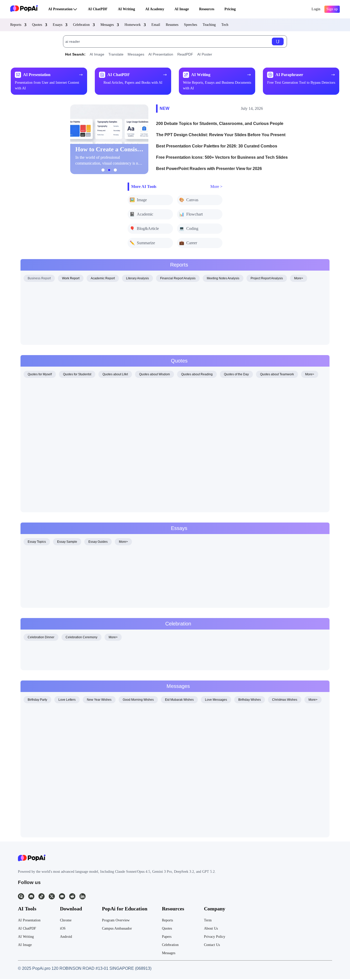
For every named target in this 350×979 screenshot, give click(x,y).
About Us (211, 928)
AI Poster (204, 54)
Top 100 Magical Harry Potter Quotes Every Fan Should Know (82, 460)
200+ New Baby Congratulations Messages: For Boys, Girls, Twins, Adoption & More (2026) (108, 765)
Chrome (65, 920)
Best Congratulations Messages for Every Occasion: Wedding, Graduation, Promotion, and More (113, 652)
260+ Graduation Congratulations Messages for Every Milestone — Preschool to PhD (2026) (109, 775)
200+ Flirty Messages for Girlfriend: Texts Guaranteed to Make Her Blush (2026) (97, 713)
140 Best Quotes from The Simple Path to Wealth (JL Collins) (81, 501)
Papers (166, 937)
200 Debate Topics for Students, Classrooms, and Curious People (219, 123)
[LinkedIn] (82, 896)
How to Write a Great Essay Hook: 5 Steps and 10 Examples (80, 566)
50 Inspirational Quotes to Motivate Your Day (66, 662)
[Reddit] (72, 896)
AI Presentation (60, 9)
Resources (206, 9)
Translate (115, 54)
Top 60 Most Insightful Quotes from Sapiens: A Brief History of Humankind (92, 409)
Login (316, 9)
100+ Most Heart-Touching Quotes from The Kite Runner (77, 419)
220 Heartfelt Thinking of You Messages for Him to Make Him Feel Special (93, 826)
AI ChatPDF (98, 9)
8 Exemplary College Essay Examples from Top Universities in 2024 (87, 586)
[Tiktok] (41, 896)
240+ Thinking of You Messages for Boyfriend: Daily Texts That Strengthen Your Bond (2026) (109, 806)
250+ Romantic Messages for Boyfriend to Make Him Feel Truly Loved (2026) (95, 734)
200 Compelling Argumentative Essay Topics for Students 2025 (83, 576)
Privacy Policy (214, 937)
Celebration (81, 25)
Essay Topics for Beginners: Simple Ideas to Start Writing (77, 596)
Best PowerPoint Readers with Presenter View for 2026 (209, 168)
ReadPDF (185, 54)
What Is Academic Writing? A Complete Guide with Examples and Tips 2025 (94, 313)
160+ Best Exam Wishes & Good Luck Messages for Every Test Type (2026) (94, 388)
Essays (57, 25)
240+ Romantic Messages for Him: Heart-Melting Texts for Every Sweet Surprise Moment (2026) (112, 724)
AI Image (181, 9)
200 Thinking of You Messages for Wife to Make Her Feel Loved (83, 795)
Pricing (230, 9)
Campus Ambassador (117, 928)
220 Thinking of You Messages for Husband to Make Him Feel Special (89, 785)
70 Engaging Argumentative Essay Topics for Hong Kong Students (86, 556)
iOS (63, 928)
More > (216, 186)
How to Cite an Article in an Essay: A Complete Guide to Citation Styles (90, 303)
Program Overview (116, 920)
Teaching (209, 25)
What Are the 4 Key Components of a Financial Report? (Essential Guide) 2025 (97, 323)
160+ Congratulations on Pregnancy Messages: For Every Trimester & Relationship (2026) (107, 754)
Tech (224, 25)
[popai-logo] (24, 9)
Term (208, 920)
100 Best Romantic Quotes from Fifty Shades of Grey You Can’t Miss (88, 450)
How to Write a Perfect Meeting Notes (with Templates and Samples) (87, 334)
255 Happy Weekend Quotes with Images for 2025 (71, 491)
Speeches (190, 25)
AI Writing (126, 9)
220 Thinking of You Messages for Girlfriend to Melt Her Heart (81, 816)
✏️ (142, 243)
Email (155, 25)
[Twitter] (52, 896)
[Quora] (21, 896)
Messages (107, 25)
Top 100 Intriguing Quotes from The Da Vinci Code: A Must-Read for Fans (92, 440)
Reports (15, 25)
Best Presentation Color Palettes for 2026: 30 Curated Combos (216, 146)
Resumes (172, 25)
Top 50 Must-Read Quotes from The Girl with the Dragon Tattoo (82, 429)
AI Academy (154, 9)
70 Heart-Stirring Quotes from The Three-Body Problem (76, 470)
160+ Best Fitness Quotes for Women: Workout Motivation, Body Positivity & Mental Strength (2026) (115, 480)
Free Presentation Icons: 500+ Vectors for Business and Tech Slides (222, 157)
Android (66, 937)
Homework (133, 25)
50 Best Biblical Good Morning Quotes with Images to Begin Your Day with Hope (98, 399)
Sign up (332, 9)
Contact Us (212, 945)
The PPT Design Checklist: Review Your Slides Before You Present (220, 135)
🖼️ (138, 200)
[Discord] (31, 896)
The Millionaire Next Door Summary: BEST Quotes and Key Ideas (85, 293)
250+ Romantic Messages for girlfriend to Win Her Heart (76, 744)
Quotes (37, 25)
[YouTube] (62, 896)
